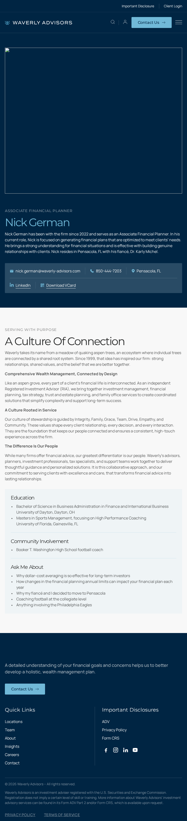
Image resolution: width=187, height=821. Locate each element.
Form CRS (110, 738)
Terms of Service (62, 814)
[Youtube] (135, 750)
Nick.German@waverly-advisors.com (48, 271)
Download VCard (61, 285)
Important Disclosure (138, 6)
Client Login (173, 6)
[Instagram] (116, 750)
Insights (12, 746)
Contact (12, 763)
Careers (12, 754)
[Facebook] (106, 750)
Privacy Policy (114, 729)
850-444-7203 (109, 271)
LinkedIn (23, 285)
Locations (13, 721)
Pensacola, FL (149, 271)
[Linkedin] (125, 750)
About (10, 738)
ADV (106, 721)
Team (10, 729)
